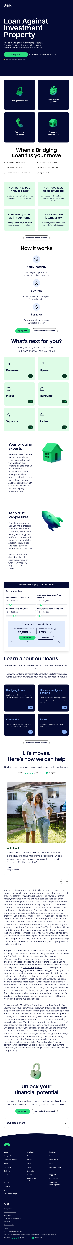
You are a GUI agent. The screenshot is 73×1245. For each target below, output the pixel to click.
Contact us (53, 1179)
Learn (6, 1190)
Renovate (30, 1171)
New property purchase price (17, 597)
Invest (29, 1167)
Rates (6, 1163)
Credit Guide (7, 1215)
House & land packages (31, 1180)
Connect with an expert (42, 55)
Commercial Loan (10, 1160)
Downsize (30, 1156)
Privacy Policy (8, 1208)
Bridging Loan (9, 1156)
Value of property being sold (17, 608)
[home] (9, 6)
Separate (30, 1175)
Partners (52, 1156)
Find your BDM (54, 1160)
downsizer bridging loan (56, 973)
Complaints (7, 1221)
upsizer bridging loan (32, 968)
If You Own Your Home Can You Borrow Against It (42, 927)
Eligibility (7, 1171)
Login (51, 1163)
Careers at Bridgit (10, 1194)
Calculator (7, 1167)
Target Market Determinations (12, 1218)
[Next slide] (67, 881)
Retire (29, 1163)
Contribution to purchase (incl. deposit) (49, 596)
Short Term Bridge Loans (32, 1005)
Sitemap (6, 1228)
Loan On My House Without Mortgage (31, 954)
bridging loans (10, 913)
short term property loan (25, 1042)
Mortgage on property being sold (50, 608)
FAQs (6, 1175)
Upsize (29, 1160)
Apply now (15, 55)
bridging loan (47, 1042)
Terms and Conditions (10, 1212)
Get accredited (55, 1167)
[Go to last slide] (61, 881)
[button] (67, 6)
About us (7, 1186)
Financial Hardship (9, 1225)
